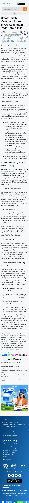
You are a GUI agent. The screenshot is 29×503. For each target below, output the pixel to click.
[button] (14, 13)
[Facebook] (3, 355)
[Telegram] (12, 355)
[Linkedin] (6, 355)
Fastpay (10, 165)
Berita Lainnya (21, 45)
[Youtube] (17, 355)
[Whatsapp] (9, 355)
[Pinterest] (25, 355)
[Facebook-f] (9, 475)
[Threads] (23, 355)
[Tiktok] (19, 475)
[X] (20, 355)
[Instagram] (14, 355)
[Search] (25, 9)
